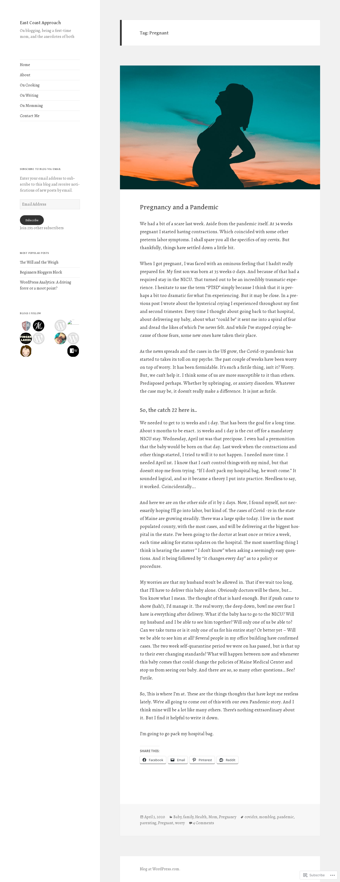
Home (25, 65)
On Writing (29, 95)
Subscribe (31, 220)
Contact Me (30, 116)
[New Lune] (39, 326)
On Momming (31, 105)
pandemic (285, 817)
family (188, 817)
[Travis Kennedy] (26, 326)
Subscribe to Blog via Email (40, 169)
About (25, 75)
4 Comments (203, 823)
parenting (148, 823)
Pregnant (165, 823)
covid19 (251, 817)
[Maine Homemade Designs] (60, 326)
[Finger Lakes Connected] (26, 338)
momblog (267, 817)
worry (180, 823)
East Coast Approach (40, 22)
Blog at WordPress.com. (160, 869)
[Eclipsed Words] (73, 351)
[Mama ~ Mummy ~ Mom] (60, 338)
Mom (212, 817)
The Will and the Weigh (39, 262)
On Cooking (30, 85)
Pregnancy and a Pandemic (179, 207)
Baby (177, 817)
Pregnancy (227, 817)
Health (201, 817)
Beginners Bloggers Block (41, 272)
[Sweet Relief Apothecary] (73, 326)
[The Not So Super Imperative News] (39, 338)
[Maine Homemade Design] (73, 338)
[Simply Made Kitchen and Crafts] (26, 351)
